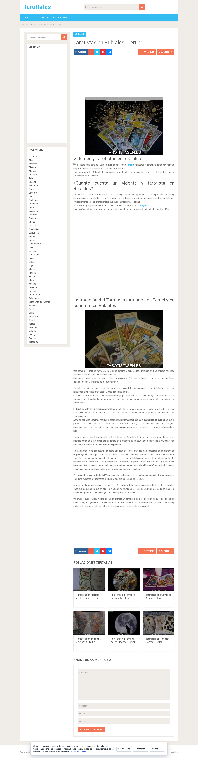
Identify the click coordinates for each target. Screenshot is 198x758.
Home (22, 25)
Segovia (33, 305)
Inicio (27, 17)
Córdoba (33, 214)
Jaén (31, 247)
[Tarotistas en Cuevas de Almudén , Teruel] (158, 579)
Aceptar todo (124, 748)
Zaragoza (33, 342)
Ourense (33, 287)
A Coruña (33, 156)
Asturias (33, 174)
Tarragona (33, 316)
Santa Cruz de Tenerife (39, 302)
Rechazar (140, 748)
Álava (31, 160)
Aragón (143, 205)
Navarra (32, 283)
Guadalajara (34, 229)
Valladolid (33, 331)
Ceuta (31, 207)
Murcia (32, 280)
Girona (32, 222)
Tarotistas (37, 7)
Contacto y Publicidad (53, 17)
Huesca (32, 240)
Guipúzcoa (34, 233)
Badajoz (32, 182)
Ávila (31, 178)
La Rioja (32, 251)
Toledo (32, 323)
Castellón (33, 203)
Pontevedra (34, 294)
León (31, 258)
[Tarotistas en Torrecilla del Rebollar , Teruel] (124, 579)
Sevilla (32, 309)
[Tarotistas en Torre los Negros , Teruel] (158, 623)
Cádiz (31, 196)
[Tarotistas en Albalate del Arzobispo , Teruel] (89, 579)
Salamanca (34, 298)
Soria (31, 313)
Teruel (31, 25)
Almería (32, 171)
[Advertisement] (123, 78)
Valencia (33, 327)
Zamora (32, 338)
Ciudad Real (34, 211)
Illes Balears (35, 243)
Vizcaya (32, 334)
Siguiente (164, 52)
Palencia (33, 291)
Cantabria (33, 200)
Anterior (148, 52)
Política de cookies (78, 751)
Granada (32, 225)
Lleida (32, 262)
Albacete (33, 163)
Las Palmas (34, 254)
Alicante (32, 167)
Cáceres (33, 193)
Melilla (32, 276)
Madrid (32, 269)
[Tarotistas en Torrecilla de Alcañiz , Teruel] (89, 623)
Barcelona (33, 185)
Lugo (31, 265)
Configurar (157, 748)
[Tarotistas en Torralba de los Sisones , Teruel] (124, 623)
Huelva (32, 236)
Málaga (32, 273)
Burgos (32, 189)
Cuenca (32, 218)
